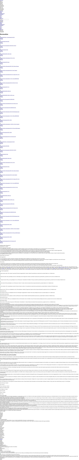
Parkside (63, 267)
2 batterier (53, 268)
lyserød (48, 268)
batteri (70, 269)
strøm (62, 269)
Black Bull (8, 267)
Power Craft (66, 267)
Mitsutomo (60, 267)
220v (29, 268)
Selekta (3, 268)
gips (28, 269)
